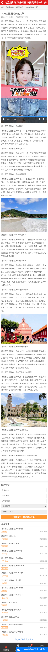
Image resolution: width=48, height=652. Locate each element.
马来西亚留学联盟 (22, 17)
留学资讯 (20, 7)
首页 (45, 2)
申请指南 (30, 7)
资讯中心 (10, 7)
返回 (2, 2)
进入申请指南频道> (24, 639)
